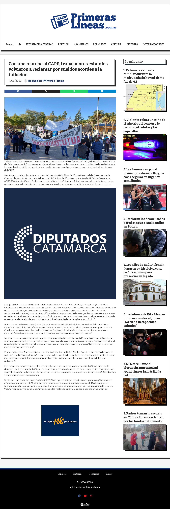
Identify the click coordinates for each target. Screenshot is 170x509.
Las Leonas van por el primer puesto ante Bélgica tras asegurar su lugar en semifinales (143, 174)
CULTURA (116, 44)
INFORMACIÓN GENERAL (39, 44)
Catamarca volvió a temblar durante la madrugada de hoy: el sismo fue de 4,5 (143, 75)
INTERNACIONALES (153, 44)
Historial (77, 474)
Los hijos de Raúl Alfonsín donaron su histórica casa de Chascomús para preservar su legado (144, 270)
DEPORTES (132, 44)
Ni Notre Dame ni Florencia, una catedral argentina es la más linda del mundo (142, 369)
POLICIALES (99, 44)
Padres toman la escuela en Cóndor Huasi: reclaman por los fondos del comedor (143, 417)
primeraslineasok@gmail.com (85, 487)
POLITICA (63, 44)
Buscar (9, 44)
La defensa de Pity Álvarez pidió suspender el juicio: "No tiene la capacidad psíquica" (144, 320)
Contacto (62, 474)
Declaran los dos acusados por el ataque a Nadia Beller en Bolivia (144, 222)
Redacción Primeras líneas (46, 80)
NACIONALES (81, 44)
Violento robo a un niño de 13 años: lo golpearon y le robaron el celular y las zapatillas (144, 125)
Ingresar (94, 474)
